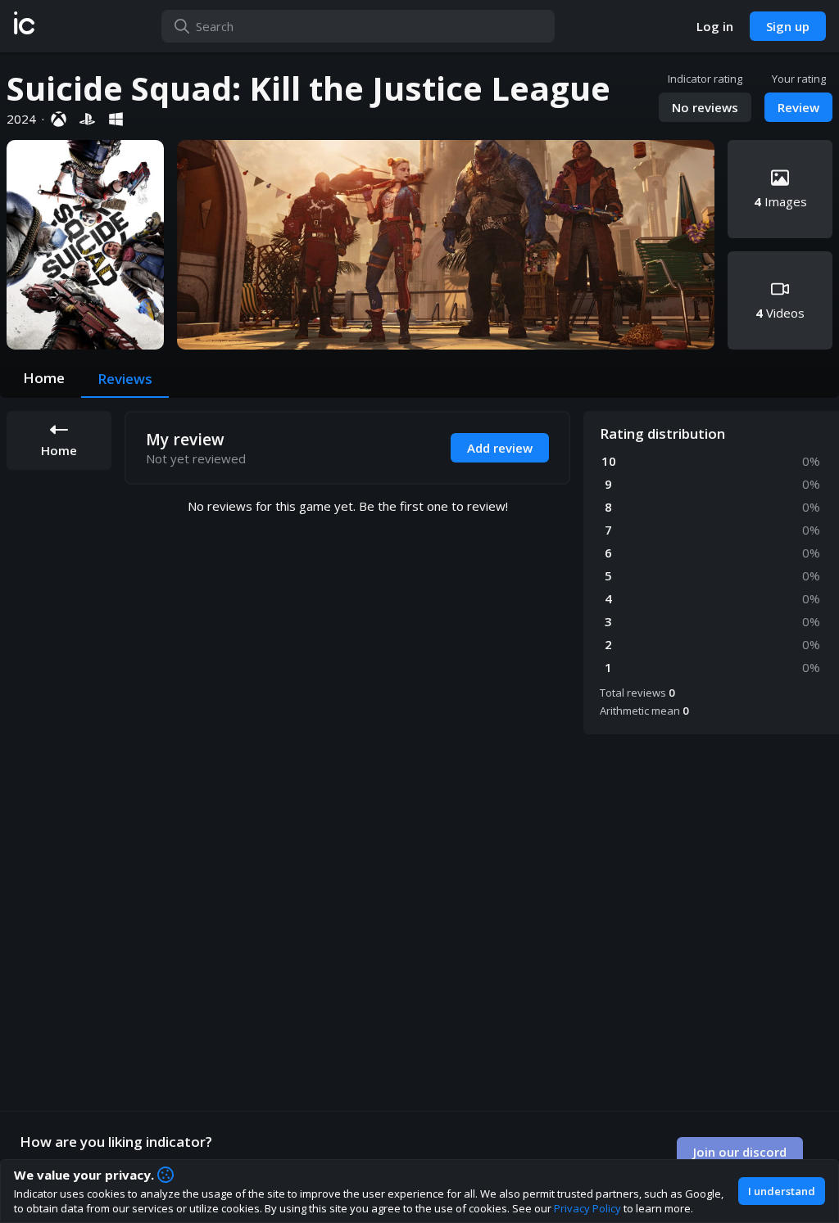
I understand (781, 1191)
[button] (24, 26)
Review (798, 107)
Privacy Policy (587, 1208)
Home (44, 377)
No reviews (705, 107)
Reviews (125, 378)
